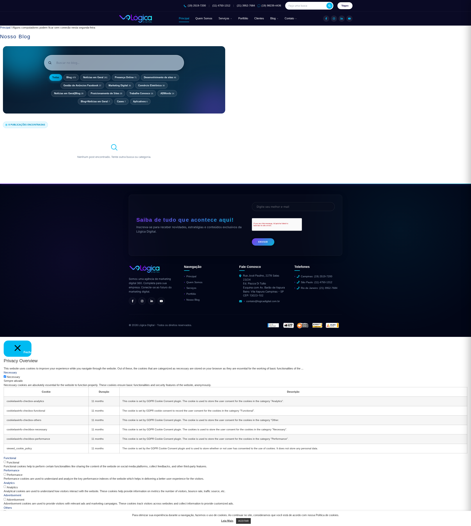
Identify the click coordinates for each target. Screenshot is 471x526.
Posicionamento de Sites (106, 93)
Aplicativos (140, 101)
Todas (55, 77)
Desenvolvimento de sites (160, 77)
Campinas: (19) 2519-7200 (316, 276)
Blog (273, 18)
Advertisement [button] (12, 495)
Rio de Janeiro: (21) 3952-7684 (319, 287)
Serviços (224, 18)
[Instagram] (334, 18)
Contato (289, 18)
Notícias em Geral (95, 77)
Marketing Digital (120, 85)
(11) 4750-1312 (221, 5)
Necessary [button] (10, 372)
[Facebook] (326, 18)
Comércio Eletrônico (151, 85)
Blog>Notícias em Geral (95, 101)
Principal (184, 18)
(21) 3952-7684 (246, 5)
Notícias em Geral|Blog (68, 93)
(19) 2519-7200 (197, 5)
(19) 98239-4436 (271, 5)
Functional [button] (10, 458)
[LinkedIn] (342, 18)
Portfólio (243, 18)
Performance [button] (11, 470)
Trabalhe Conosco (141, 93)
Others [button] (8, 507)
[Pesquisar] (329, 6)
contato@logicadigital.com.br (263, 301)
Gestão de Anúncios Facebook (82, 85)
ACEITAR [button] (243, 521)
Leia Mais (227, 520)
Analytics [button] (9, 482)
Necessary (13, 377)
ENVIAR (263, 242)
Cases (121, 101)
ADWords (167, 93)
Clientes (259, 18)
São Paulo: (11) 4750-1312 (316, 282)
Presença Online (126, 77)
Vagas (345, 5)
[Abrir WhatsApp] (9, 516)
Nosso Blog (193, 299)
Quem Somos (203, 18)
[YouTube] (349, 18)
